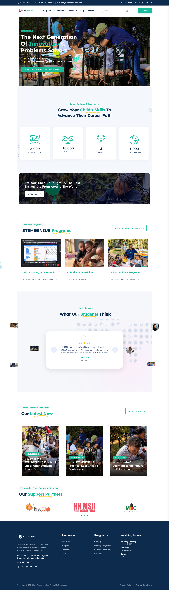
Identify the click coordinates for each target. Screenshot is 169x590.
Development (33, 454)
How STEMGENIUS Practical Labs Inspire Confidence (83, 465)
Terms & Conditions (144, 585)
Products (60, 11)
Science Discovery (102, 550)
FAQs (64, 554)
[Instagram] (136, 2)
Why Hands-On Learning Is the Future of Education (128, 465)
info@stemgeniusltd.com (71, 2)
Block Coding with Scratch (39, 272)
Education (120, 457)
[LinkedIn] (147, 2)
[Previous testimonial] (54, 350)
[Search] (126, 10)
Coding (97, 541)
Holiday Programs (102, 545)
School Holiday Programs (125, 272)
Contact (90, 11)
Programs (47, 11)
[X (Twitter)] (139, 2)
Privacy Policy (126, 585)
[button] (81, 515)
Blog (82, 11)
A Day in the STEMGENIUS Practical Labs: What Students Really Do (40, 464)
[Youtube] (150, 2)
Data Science (77, 457)
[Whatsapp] (143, 2)
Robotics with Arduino (80, 272)
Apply (145, 11)
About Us (73, 11)
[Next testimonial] (115, 350)
